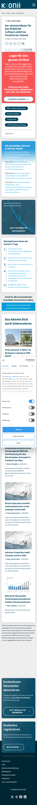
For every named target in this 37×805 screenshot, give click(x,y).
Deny (18, 443)
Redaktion (6, 778)
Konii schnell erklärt (9, 782)
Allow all (18, 429)
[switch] (32, 407)
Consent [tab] (5, 366)
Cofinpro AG (11, 119)
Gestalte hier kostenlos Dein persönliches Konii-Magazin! (18, 306)
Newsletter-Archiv (9, 775)
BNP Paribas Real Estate (16, 108)
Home (3, 13)
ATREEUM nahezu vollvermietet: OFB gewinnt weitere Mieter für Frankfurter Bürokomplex (18, 166)
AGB (3, 764)
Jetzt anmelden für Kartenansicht (18, 229)
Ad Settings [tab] (24, 366)
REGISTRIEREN (13, 747)
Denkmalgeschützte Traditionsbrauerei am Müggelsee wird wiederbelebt (20, 251)
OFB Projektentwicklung (16, 125)
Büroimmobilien (13, 114)
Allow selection (18, 436)
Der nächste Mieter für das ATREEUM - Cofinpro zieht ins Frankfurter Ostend (18, 175)
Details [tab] (14, 366)
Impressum (9, 133)
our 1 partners (13, 376)
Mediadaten (6, 771)
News (8, 13)
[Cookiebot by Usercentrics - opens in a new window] (26, 360)
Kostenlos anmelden (17, 99)
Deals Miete (20, 13)
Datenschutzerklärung (10, 768)
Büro (13, 13)
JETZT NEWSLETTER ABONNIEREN (17, 711)
